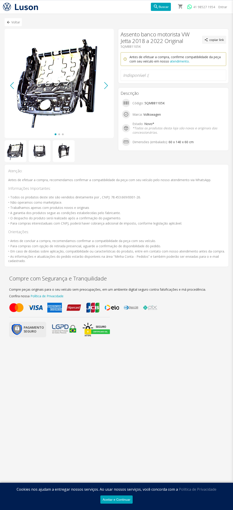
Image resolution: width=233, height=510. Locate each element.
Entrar (222, 7)
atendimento (179, 61)
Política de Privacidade (197, 489)
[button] (13, 22)
